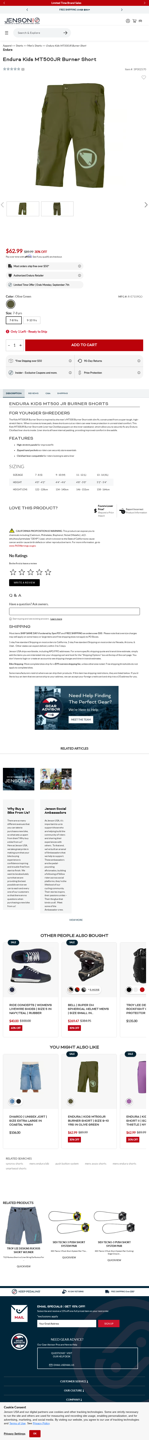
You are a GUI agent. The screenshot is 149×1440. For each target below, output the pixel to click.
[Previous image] (3, 205)
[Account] (128, 21)
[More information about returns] (138, 360)
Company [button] (73, 1399)
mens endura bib (39, 1163)
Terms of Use (17, 1423)
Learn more (56, 619)
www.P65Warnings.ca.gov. (22, 545)
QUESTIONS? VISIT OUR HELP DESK (61, 1355)
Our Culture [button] (73, 1390)
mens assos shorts (95, 1163)
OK (35, 1433)
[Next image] (146, 205)
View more (76, 920)
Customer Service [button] (73, 1381)
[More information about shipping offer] (79, 266)
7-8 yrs (14, 320)
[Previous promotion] (27, 9)
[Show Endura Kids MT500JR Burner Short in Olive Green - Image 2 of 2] (57, 208)
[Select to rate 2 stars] (22, 572)
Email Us (64, 1365)
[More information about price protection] (138, 372)
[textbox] (74, 611)
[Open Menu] (6, 33)
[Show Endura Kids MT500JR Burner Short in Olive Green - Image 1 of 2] (23, 208)
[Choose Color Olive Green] (10, 304)
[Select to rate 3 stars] (31, 572)
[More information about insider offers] (70, 372)
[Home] (22, 21)
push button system (67, 1163)
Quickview (23, 1266)
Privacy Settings (14, 1433)
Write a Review (24, 582)
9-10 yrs (32, 320)
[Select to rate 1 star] (13, 572)
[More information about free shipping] (70, 360)
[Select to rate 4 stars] (39, 572)
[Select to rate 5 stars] (48, 572)
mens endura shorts (124, 1163)
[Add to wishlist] (143, 78)
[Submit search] (65, 32)
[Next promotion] (122, 9)
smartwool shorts (16, 1168)
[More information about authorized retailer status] (79, 275)
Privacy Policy (41, 1423)
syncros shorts (14, 1163)
